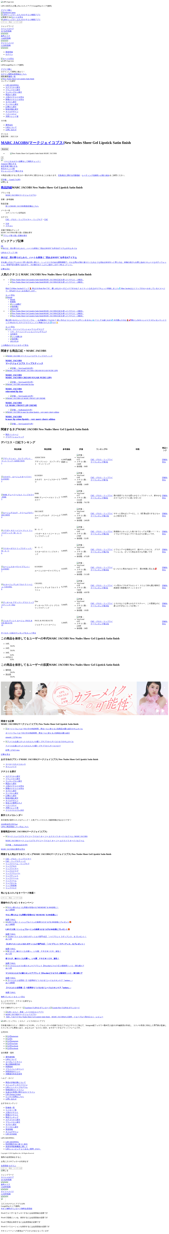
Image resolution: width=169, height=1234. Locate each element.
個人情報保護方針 (13, 1064)
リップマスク (11, 888)
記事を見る (5, 754)
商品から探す (11, 95)
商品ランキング (12, 1117)
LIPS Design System (13, 1094)
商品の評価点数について (16, 1082)
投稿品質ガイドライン (15, 1090)
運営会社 (9, 125)
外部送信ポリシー (13, 1071)
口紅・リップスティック (16, 861)
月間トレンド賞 (12, 116)
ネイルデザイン (12, 112)
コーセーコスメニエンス (16, 764)
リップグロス (11, 866)
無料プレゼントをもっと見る (13, 997)
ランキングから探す (14, 92)
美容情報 (9, 1129)
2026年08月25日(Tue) (9, 824)
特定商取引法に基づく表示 (17, 1144)
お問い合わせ (11, 130)
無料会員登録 (26, 1209)
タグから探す (11, 102)
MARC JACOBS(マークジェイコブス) (32, 143)
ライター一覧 (11, 1110)
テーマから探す (12, 104)
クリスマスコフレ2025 (15, 810)
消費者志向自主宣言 (14, 1074)
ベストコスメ (11, 114)
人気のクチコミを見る (15, 97)
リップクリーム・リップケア (17, 864)
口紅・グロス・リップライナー (18, 859)
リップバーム (11, 881)
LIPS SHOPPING (12, 85)
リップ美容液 (11, 885)
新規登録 (9, 52)
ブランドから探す (13, 90)
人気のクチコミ (12, 1112)
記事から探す (11, 107)
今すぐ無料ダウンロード (11, 1209)
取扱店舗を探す (12, 109)
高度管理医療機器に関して (17, 1147)
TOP (7, 224)
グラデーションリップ (15, 437)
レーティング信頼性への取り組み (96, 175)
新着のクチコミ (12, 1115)
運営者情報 (10, 1057)
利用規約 (9, 1067)
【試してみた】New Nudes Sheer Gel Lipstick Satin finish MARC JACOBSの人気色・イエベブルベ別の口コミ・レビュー (54, 1017)
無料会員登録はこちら (17, 74)
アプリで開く (6, 10)
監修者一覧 (10, 1108)
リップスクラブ (12, 871)
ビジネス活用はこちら (15, 1097)
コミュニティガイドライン (17, 1085)
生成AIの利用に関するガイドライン (20, 1092)
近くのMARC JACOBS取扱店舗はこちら (22, 206)
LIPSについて (11, 127)
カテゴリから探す (13, 87)
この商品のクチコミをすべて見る (15, 345)
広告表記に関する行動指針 (69, 175)
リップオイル (11, 883)
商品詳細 (5, 149)
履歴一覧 (12, 76)
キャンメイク (11, 767)
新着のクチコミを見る (15, 99)
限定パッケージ (12, 435)
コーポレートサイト (14, 1062)
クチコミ (9, 226)
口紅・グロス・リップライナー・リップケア (24, 219)
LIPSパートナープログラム (17, 1087)
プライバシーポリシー (15, 1069)
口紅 (46, 219)
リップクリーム (12, 878)
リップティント (12, 876)
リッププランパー (13, 873)
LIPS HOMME (11, 1134)
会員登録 (4, 1166)
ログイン (9, 54)
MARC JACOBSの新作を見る (13, 849)
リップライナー (12, 869)
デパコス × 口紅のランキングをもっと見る (18, 633)
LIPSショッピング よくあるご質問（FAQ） (23, 1149)
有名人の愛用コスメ (14, 803)
